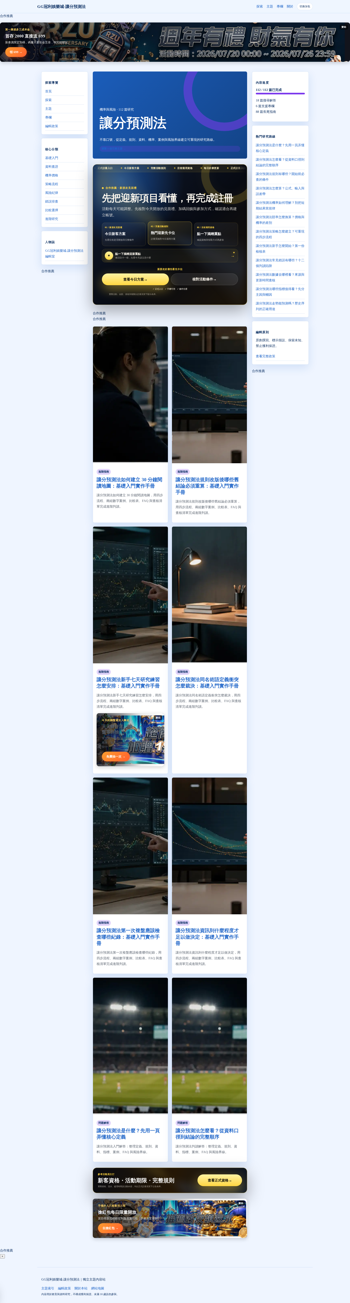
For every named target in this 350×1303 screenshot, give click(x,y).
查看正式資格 (220, 1180)
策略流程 (51, 184)
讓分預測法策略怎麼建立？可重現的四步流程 (280, 234)
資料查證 (51, 166)
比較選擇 (51, 210)
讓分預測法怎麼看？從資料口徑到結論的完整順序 (280, 162)
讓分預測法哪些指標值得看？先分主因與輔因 (280, 291)
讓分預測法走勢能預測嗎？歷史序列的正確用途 (280, 306)
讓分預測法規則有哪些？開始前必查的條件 (280, 176)
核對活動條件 (204, 279)
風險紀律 (51, 192)
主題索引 (47, 1288)
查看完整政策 (265, 356)
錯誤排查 (51, 201)
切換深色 (305, 6)
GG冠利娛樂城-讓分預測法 (61, 6)
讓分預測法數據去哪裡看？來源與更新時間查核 (280, 277)
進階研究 (51, 219)
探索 (259, 6)
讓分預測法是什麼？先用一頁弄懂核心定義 (280, 148)
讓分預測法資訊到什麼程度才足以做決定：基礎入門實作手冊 (207, 937)
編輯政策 (51, 126)
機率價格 (51, 175)
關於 (290, 6)
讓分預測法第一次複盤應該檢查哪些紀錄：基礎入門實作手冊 (128, 937)
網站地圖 (97, 1288)
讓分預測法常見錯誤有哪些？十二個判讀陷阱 (280, 263)
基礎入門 (51, 158)
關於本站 (81, 1288)
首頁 (48, 91)
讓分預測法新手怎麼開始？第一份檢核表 (280, 248)
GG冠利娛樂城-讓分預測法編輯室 (64, 253)
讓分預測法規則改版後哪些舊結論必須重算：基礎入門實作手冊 (207, 486)
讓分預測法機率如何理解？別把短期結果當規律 (280, 205)
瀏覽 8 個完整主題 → (113, 148)
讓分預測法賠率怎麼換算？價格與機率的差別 (280, 219)
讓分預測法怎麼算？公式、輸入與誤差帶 (280, 191)
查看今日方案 (135, 279)
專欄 (280, 6)
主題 (270, 6)
